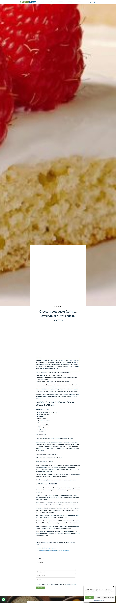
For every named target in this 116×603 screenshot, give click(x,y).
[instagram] (90, 2)
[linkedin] (94, 2)
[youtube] (92, 2)
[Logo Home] (28, 1)
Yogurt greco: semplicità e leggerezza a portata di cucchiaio (53, 550)
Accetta (89, 597)
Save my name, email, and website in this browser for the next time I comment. (57, 584)
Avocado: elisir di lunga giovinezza (47, 548)
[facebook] (88, 2)
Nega (98, 597)
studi (53, 387)
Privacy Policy (101, 600)
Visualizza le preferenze (109, 597)
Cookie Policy (96, 600)
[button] (113, 587)
